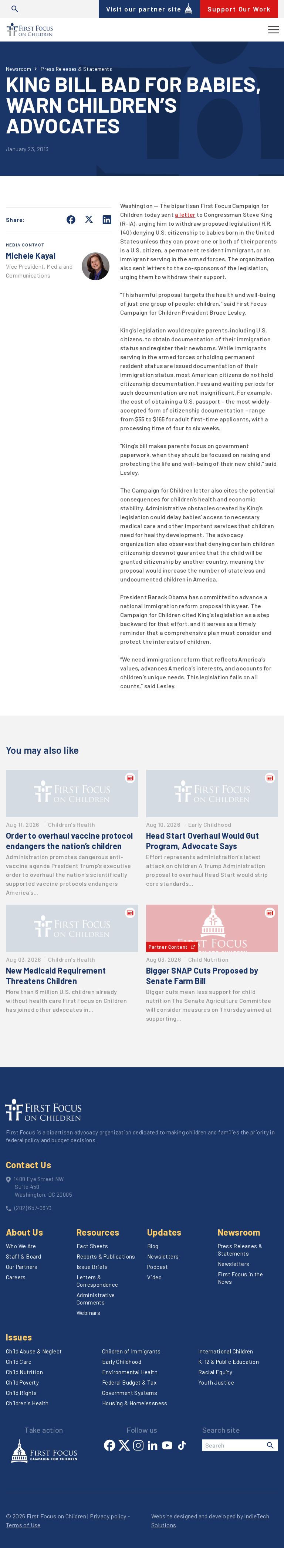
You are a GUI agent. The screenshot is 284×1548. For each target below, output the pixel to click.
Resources (98, 1232)
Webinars (88, 1312)
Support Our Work (239, 9)
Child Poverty (22, 1382)
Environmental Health (130, 1372)
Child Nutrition (24, 1372)
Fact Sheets (92, 1246)
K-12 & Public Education (228, 1361)
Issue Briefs (92, 1266)
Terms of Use (23, 1524)
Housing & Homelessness (135, 1403)
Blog (153, 1246)
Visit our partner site (144, 9)
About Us (24, 1232)
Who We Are (21, 1246)
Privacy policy (108, 1515)
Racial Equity (215, 1372)
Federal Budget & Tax (129, 1382)
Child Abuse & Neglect (34, 1351)
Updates (164, 1232)
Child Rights (21, 1392)
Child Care (18, 1361)
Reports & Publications (106, 1256)
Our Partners (22, 1266)
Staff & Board (23, 1256)
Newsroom (18, 69)
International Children (225, 1351)
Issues (19, 1337)
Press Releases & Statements (76, 69)
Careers (16, 1277)
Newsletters (163, 1256)
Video (154, 1277)
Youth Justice (216, 1382)
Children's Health (27, 1403)
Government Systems (129, 1392)
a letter (185, 214)
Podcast (157, 1266)
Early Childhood (121, 1361)
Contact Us (28, 1164)
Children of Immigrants (131, 1351)
